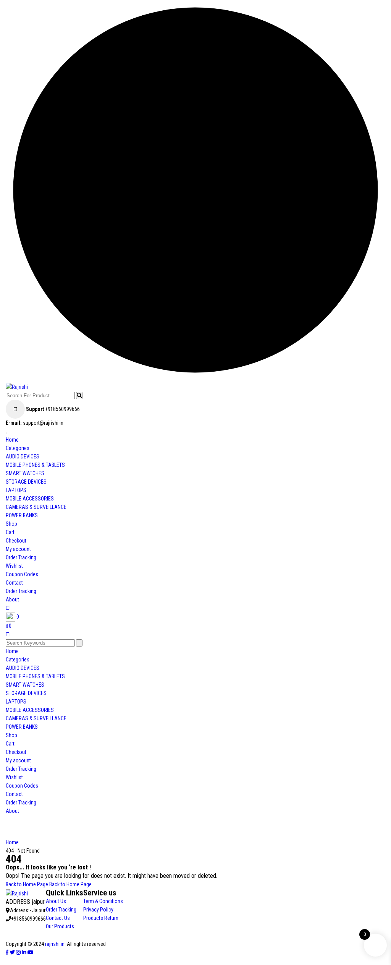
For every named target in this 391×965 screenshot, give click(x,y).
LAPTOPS (16, 490)
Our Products (60, 926)
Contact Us (58, 918)
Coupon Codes (22, 574)
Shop (11, 524)
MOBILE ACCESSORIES (30, 498)
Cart (10, 532)
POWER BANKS (22, 515)
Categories (17, 448)
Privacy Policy (98, 910)
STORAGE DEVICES (26, 482)
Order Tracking (21, 557)
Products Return (100, 918)
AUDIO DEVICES (22, 456)
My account (18, 549)
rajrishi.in (55, 944)
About (12, 599)
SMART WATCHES (25, 473)
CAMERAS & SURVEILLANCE (36, 507)
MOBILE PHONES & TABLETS (35, 465)
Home (12, 440)
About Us (56, 901)
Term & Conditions (103, 901)
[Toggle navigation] (6, 433)
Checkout (16, 541)
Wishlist (14, 566)
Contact (14, 583)
